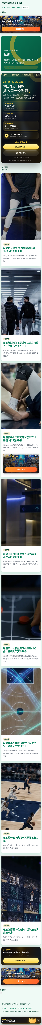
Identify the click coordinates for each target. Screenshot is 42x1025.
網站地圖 (29, 1008)
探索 (3, 7)
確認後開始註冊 (21, 147)
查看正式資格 (21, 960)
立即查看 (32, 1020)
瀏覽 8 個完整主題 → (10, 67)
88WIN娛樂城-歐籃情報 (12, 3)
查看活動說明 (21, 153)
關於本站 (21, 1008)
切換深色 (25, 7)
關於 (18, 7)
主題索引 (5, 1008)
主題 (8, 7)
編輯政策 (13, 1008)
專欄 (13, 7)
